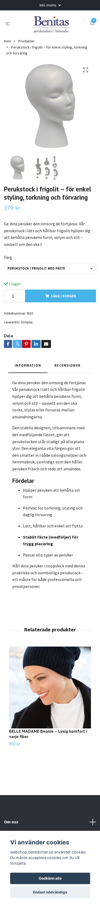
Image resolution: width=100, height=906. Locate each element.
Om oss (11, 821)
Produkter (26, 41)
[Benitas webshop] (51, 23)
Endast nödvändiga (50, 892)
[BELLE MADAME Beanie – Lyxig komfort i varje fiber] (50, 687)
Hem (7, 41)
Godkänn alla (50, 878)
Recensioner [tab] (67, 365)
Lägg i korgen (63, 296)
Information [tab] (28, 365)
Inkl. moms (48, 5)
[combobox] (50, 268)
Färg (8, 257)
